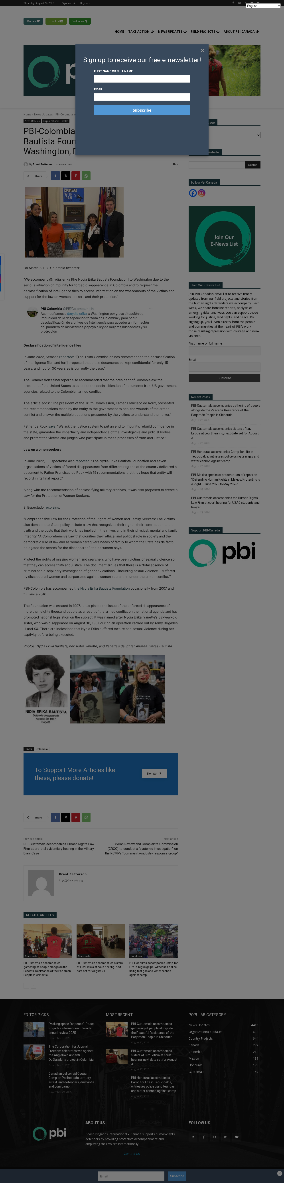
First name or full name (113, 71)
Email (98, 89)
